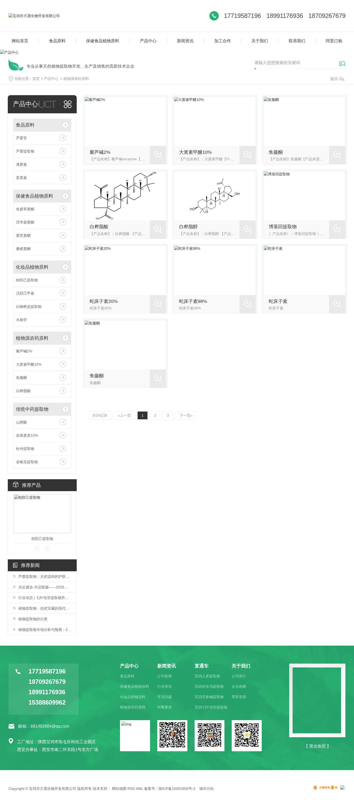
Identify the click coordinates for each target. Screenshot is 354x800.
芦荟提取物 (25, 151)
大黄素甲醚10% (28, 364)
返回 (334, 78)
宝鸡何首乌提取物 (209, 686)
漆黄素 (21, 164)
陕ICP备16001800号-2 (177, 789)
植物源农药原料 (76, 78)
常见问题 (164, 697)
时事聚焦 (164, 707)
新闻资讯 (185, 41)
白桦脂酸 (23, 391)
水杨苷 (21, 320)
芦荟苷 (21, 138)
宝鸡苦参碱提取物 (209, 697)
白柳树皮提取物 (28, 306)
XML (139, 789)
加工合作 (222, 41)
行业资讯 (164, 686)
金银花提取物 (27, 462)
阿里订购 (334, 41)
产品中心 (148, 41)
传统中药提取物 (32, 409)
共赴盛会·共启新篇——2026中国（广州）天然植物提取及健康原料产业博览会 (44, 587)
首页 (36, 78)
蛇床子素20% (104, 301)
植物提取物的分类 (32, 619)
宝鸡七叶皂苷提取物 (211, 707)
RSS (131, 789)
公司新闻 (164, 676)
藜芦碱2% (24, 351)
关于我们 (259, 41)
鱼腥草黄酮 (25, 209)
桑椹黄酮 (23, 249)
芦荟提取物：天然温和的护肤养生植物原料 (44, 576)
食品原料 (57, 41)
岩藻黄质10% (27, 435)
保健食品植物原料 (102, 41)
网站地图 (119, 789)
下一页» (186, 415)
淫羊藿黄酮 (25, 222)
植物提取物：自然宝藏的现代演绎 (44, 608)
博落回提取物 (283, 226)
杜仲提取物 (25, 449)
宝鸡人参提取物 (207, 676)
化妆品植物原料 (32, 267)
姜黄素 (21, 178)
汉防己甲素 (25, 293)
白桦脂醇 (188, 226)
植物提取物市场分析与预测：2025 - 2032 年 (44, 630)
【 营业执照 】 (317, 746)
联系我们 (297, 41)
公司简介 (239, 676)
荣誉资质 (239, 697)
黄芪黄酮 (23, 235)
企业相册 (239, 686)
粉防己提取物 (27, 280)
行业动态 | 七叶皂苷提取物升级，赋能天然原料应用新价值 (44, 598)
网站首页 (20, 41)
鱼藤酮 (21, 377)
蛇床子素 (278, 301)
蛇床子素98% (193, 301)
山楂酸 (21, 422)
